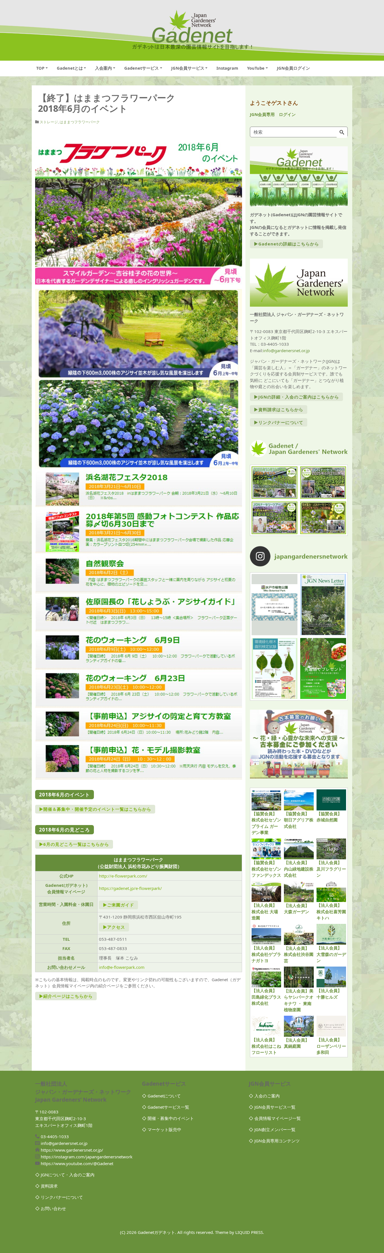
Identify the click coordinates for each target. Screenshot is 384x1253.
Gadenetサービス (141, 68)
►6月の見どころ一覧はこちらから (74, 844)
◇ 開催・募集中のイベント (168, 1118)
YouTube (256, 68)
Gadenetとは (70, 68)
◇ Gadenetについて (161, 1096)
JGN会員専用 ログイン (273, 114)
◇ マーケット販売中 (161, 1129)
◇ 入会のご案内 (264, 1096)
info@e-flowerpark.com (121, 967)
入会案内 (103, 68)
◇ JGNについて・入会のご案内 (64, 1174)
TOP (40, 68)
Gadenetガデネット (156, 1232)
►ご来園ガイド (118, 905)
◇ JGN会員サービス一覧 (272, 1107)
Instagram (227, 68)
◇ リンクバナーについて (59, 1197)
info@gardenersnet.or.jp (286, 350)
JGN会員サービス (187, 68)
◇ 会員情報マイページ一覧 (275, 1118)
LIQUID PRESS (249, 1232)
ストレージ (49, 121)
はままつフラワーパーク (80, 121)
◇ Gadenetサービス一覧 (165, 1107)
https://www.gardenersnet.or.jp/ (72, 1150)
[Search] (341, 132)
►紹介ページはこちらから (66, 996)
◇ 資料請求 (46, 1186)
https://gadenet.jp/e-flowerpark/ (130, 888)
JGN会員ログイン (293, 68)
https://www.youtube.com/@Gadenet (77, 1163)
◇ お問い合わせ (50, 1208)
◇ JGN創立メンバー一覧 (272, 1129)
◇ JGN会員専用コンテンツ (274, 1140)
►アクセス (114, 927)
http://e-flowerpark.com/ (123, 876)
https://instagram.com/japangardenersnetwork (86, 1156)
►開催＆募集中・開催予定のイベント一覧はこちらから (95, 809)
